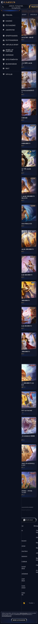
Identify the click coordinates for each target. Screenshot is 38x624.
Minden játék (22, 593)
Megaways (23, 556)
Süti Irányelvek (24, 613)
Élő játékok (23, 561)
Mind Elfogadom (19, 620)
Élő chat (29, 520)
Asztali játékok (22, 579)
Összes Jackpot (22, 586)
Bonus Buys (24, 551)
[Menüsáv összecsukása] (2, 2)
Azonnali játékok (23, 567)
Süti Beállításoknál (6, 616)
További (32, 603)
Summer (22, 546)
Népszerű (23, 540)
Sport (24, 14)
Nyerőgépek (24, 573)
